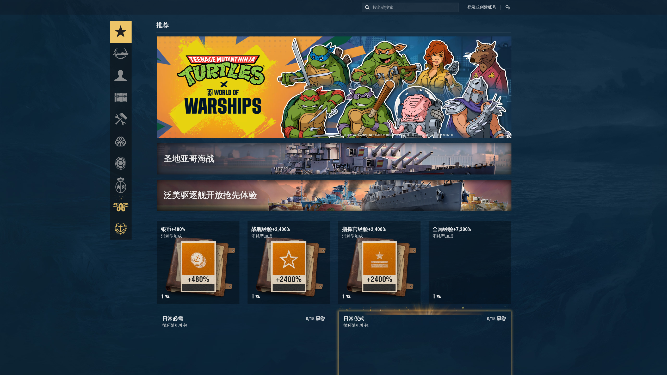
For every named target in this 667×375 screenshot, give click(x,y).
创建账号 (488, 7)
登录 (471, 7)
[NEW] (121, 32)
